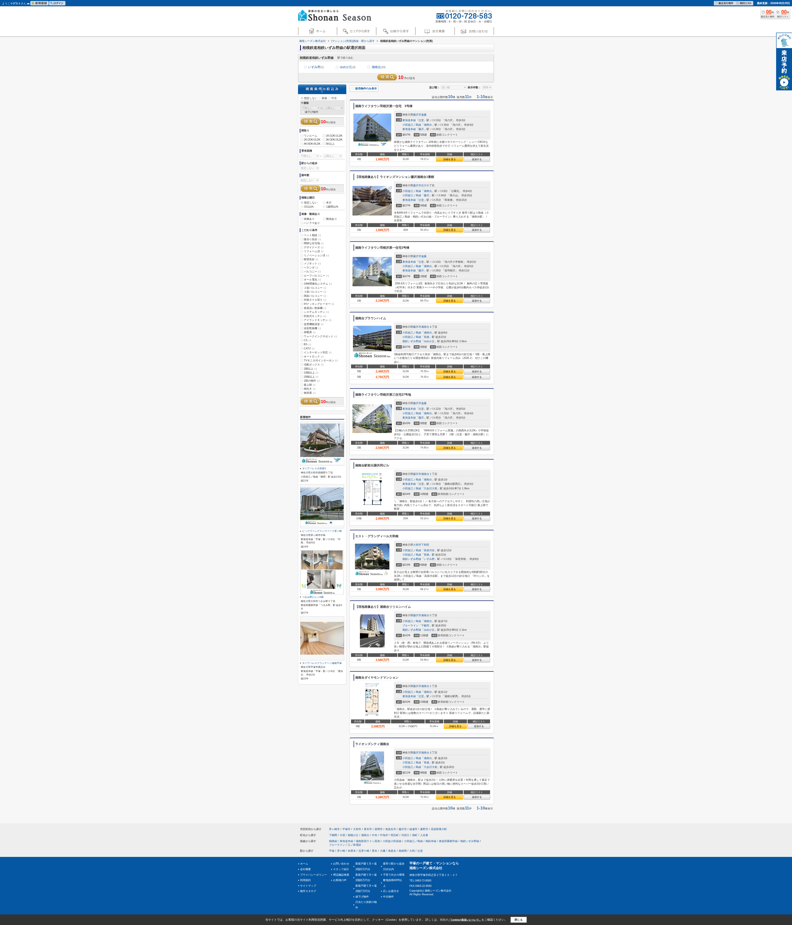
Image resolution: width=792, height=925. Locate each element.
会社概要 (305, 869)
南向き (309, 388)
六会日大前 (430, 488)
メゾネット (312, 263)
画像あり (309, 218)
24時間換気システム (318, 283)
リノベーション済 (316, 255)
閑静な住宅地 (313, 243)
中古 (334, 98)
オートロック (313, 356)
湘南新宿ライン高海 (368, 841)
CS (307, 340)
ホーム (304, 863)
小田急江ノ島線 (411, 124)
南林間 (403, 850)
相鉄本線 (430, 841)
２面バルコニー (315, 287)
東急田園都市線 (448, 841)
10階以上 (311, 372)
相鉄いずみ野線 (411, 341)
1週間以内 (332, 206)
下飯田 (425, 625)
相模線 (333, 841)
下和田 (425, 544)
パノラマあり (312, 223)
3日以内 (309, 206)
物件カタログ (308, 891)
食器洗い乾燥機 (315, 308)
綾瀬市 (413, 829)
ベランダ (311, 267)
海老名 (392, 850)
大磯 (382, 850)
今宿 (342, 835)
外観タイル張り (315, 299)
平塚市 (346, 829)
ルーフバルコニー (316, 275)
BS (307, 344)
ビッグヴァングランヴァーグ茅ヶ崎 (322, 531)
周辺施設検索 (341, 874)
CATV (309, 348)
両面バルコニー (315, 295)
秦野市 (424, 829)
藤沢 (421, 129)
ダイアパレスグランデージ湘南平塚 (322, 663)
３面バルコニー (315, 291)
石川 (424, 185)
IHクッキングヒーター (319, 303)
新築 (324, 98)
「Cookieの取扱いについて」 (464, 919)
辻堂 (421, 120)
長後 (426, 336)
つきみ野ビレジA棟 (313, 597)
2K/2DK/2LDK (312, 139)
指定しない (310, 98)
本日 (328, 202)
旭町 (414, 835)
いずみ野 (316, 67)
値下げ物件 (311, 112)
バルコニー (312, 271)
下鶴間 (333, 835)
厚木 (374, 850)
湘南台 (378, 67)
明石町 (395, 835)
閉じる (519, 919)
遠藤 (424, 114)
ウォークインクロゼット (320, 336)
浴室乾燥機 (312, 328)
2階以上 (310, 368)
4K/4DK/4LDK (312, 143)
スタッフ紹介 (341, 869)
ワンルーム (310, 135)
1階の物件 (311, 380)
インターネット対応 (317, 352)
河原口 (405, 835)
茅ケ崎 (341, 850)
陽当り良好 (312, 239)
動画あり (331, 218)
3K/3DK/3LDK (334, 139)
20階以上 (311, 376)
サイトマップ (308, 885)
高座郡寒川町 (439, 829)
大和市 (417, 544)
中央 (374, 835)
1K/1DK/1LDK (334, 135)
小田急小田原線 (392, 841)
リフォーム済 (313, 251)
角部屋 (309, 392)
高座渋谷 (429, 550)
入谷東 (424, 835)
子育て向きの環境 (393, 874)
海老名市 (390, 829)
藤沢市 (417, 114)
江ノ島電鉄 (354, 844)
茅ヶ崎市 (334, 829)
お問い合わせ (341, 863)
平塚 (331, 850)
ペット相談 (312, 235)
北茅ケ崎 (363, 850)
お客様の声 (339, 880)
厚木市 (368, 829)
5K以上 (330, 143)
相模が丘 (353, 835)
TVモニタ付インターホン (321, 360)
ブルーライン (410, 625)
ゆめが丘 (347, 67)
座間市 (379, 829)
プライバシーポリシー (313, 874)
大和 (412, 850)
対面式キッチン (315, 316)
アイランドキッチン (317, 320)
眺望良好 (311, 259)
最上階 (309, 384)
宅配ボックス (313, 364)
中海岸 (384, 835)
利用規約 (305, 880)
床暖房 (309, 332)
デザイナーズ (313, 247)
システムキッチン (316, 311)
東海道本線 (409, 120)
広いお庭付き (391, 891)
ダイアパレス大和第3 (314, 468)
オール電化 (312, 279)
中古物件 (388, 896)
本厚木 (352, 850)
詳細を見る (449, 159)
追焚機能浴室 (313, 324)
